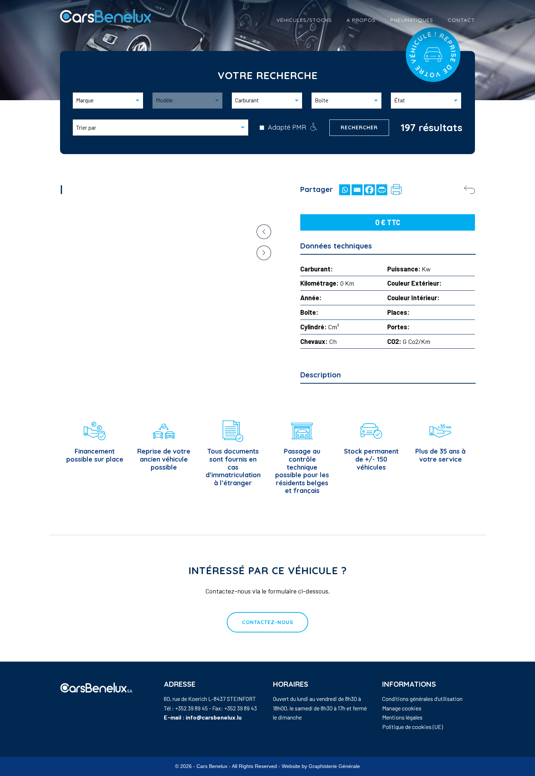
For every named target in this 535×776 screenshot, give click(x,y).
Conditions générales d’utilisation (422, 698)
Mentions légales (402, 717)
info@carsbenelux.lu (214, 717)
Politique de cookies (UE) (412, 726)
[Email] (357, 189)
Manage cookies (401, 708)
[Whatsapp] (344, 189)
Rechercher (359, 127)
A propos (361, 20)
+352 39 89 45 (191, 708)
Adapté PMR (287, 127)
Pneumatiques (411, 20)
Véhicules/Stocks (304, 20)
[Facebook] (369, 189)
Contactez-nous (267, 622)
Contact (461, 20)
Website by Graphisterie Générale (321, 766)
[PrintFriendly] (381, 189)
